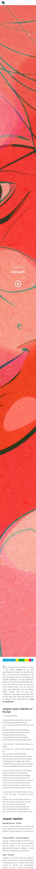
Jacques (19, 670)
